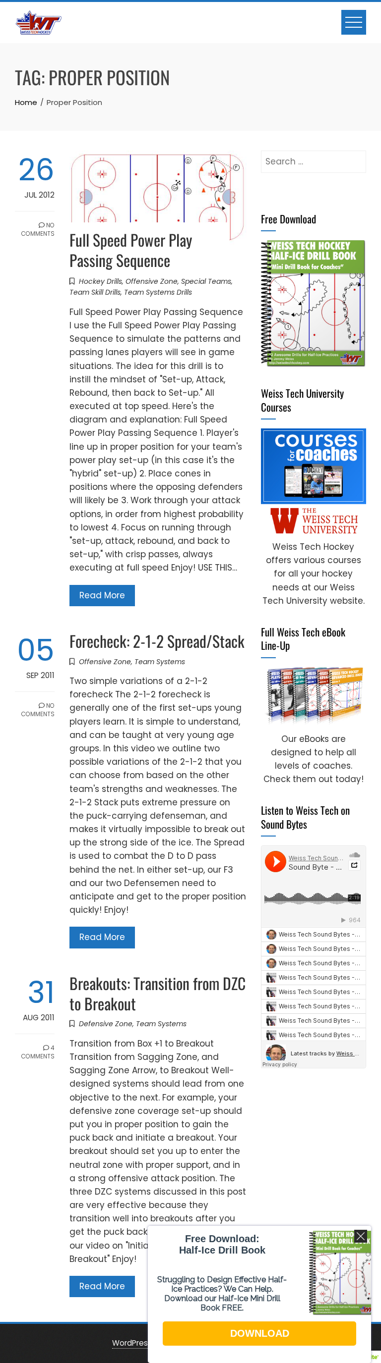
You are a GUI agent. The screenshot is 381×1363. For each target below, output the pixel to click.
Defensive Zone (105, 1024)
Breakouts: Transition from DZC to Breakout (157, 993)
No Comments (38, 229)
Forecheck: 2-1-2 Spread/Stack (157, 640)
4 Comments (38, 1052)
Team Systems (159, 662)
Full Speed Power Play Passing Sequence (130, 249)
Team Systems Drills (158, 292)
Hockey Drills (100, 281)
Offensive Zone (152, 281)
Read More (102, 595)
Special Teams (206, 281)
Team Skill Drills (95, 292)
